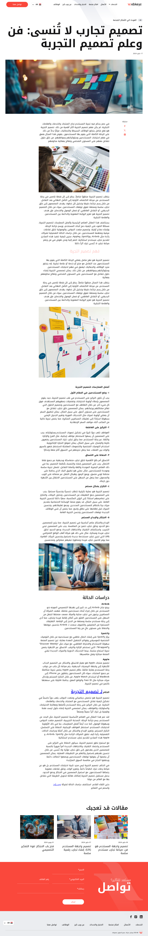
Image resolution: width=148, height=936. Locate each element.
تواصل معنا (17, 4)
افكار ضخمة (93, 4)
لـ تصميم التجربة (86, 691)
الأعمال (103, 4)
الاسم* (81, 869)
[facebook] (131, 917)
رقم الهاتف (44, 879)
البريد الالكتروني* (76, 879)
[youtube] (135, 917)
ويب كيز (57, 784)
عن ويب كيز (67, 4)
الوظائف (56, 4)
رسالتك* (80, 888)
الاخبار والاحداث (80, 4)
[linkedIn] (141, 917)
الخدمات (114, 4)
